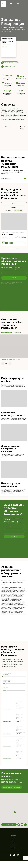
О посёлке (13, 835)
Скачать (4, 47)
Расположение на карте (11, 62)
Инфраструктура (13, 846)
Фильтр (14, 203)
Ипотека (13, 848)
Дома (13, 839)
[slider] (3, 676)
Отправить (14, 536)
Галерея (13, 844)
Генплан (13, 837)
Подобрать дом (9, 824)
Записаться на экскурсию (11, 787)
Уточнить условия (7, 709)
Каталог (13, 842)
